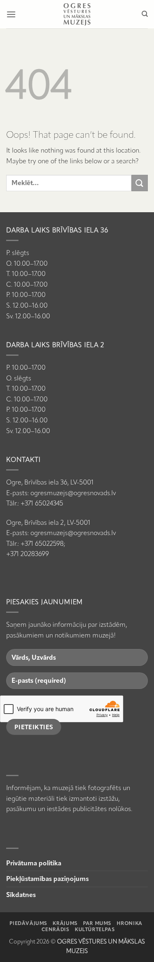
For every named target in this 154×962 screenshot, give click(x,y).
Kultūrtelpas (95, 929)
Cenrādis (55, 929)
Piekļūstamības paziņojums (47, 879)
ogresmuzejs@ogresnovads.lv (73, 493)
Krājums (65, 923)
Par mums (97, 923)
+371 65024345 (42, 503)
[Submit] (139, 183)
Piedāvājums (28, 923)
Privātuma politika (33, 863)
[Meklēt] (145, 14)
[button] (11, 14)
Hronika (129, 923)
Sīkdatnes (21, 895)
